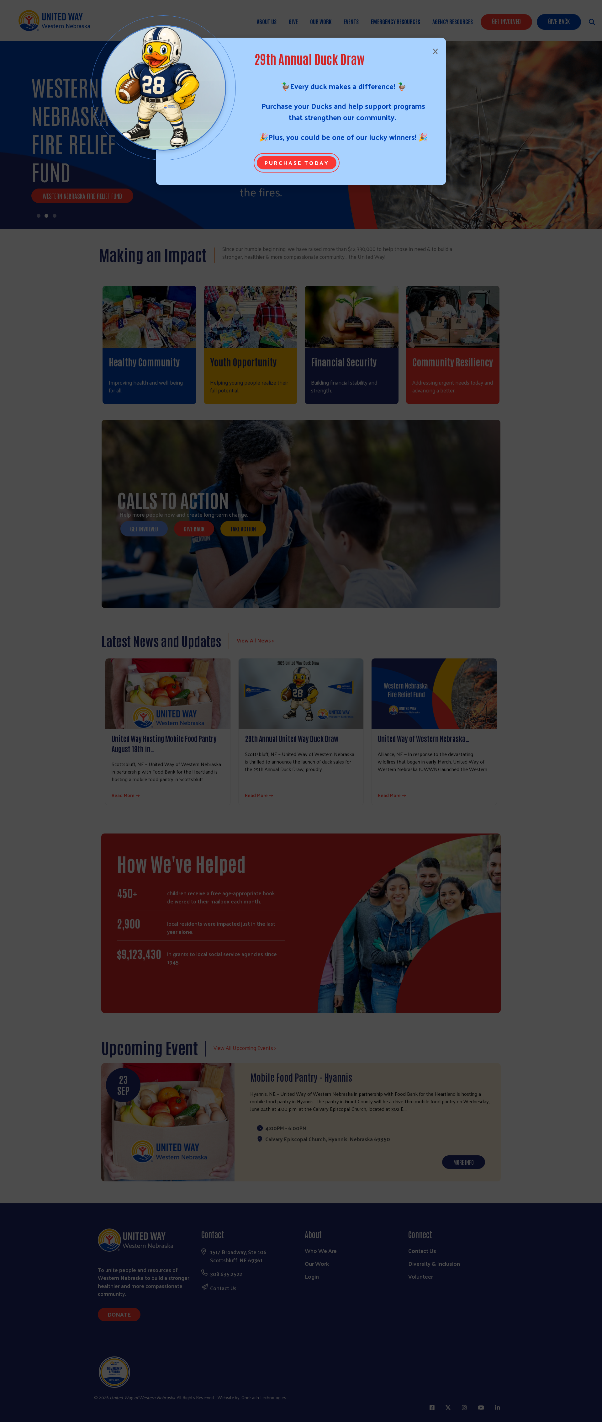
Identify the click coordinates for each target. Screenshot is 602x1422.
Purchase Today (296, 162)
